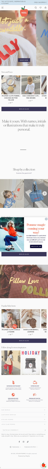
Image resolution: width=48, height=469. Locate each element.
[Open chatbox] (43, 464)
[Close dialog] (46, 219)
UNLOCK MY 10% (36, 246)
